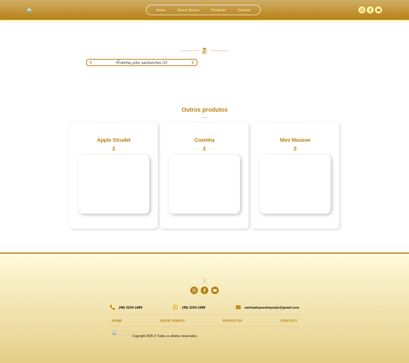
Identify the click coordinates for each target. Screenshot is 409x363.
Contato (244, 10)
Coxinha (204, 140)
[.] (113, 184)
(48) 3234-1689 (130, 307)
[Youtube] (378, 9)
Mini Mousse (295, 140)
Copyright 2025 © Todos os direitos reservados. (165, 336)
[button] (91, 62)
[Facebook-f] (370, 9)
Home (160, 10)
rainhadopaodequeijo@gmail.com (272, 307)
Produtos (218, 10)
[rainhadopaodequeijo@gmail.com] (238, 307)
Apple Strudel (113, 140)
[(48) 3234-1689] (112, 307)
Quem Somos (189, 10)
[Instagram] (361, 9)
